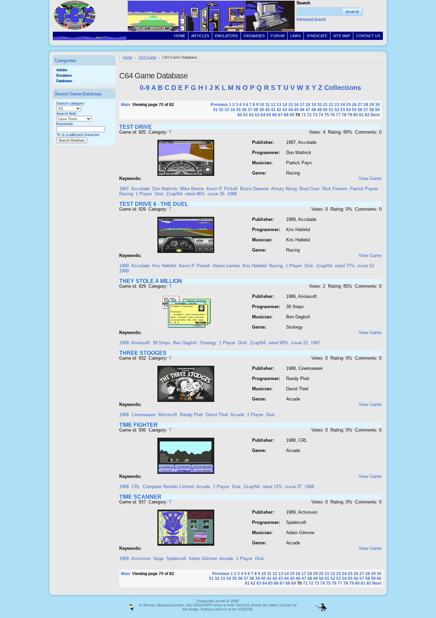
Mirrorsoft (167, 414)
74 (320, 114)
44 (290, 109)
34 (232, 109)
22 (331, 104)
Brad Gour (309, 188)
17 (302, 104)
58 (371, 109)
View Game (370, 178)
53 (342, 109)
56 (360, 109)
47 (308, 109)
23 (336, 104)
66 (274, 114)
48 (313, 109)
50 (325, 109)
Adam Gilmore (203, 558)
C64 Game (147, 57)
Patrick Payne (364, 188)
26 (354, 104)
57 (365, 109)
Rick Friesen (334, 188)
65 (268, 114)
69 (292, 114)
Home (128, 57)
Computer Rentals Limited (168, 486)
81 (361, 114)
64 (263, 114)
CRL (135, 486)
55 (354, 109)
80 (355, 114)
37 (250, 109)
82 (367, 114)
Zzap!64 (174, 193)
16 (296, 104)
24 (342, 104)
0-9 (145, 87)
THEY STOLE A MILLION (150, 281)
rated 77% (345, 265)
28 (365, 104)
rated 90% (278, 342)
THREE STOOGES (143, 353)
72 (309, 114)
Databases (64, 81)
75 (326, 114)
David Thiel (217, 414)
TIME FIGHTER (138, 425)
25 (348, 104)
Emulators (64, 75)
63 (257, 114)
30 (377, 104)
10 (262, 104)
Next (375, 114)
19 (313, 104)
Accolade (140, 188)
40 (267, 109)
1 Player (144, 193)
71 (303, 114)
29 (371, 104)
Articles (61, 70)
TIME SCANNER (140, 497)
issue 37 (293, 486)
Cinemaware (143, 414)
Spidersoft (176, 558)
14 (284, 104)
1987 (124, 188)
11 (267, 104)
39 (261, 109)
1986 (124, 342)
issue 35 (216, 193)
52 (336, 109)
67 (280, 114)
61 (245, 114)
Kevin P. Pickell (221, 188)
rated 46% (195, 193)
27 (360, 104)
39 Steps (161, 342)
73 (315, 114)
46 (302, 109)
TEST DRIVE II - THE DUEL (153, 204)
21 (325, 104)
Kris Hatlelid (164, 265)
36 (244, 109)
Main (125, 104)
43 (284, 109)
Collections (342, 87)
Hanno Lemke (226, 265)
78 (344, 114)
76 (332, 114)
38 (255, 109)
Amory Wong (284, 188)
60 (239, 114)
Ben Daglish (185, 342)
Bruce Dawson (254, 188)
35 (238, 109)
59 (377, 109)
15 (290, 104)
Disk (159, 193)
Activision (141, 558)
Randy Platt (191, 414)
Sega (158, 558)
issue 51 (366, 265)
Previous (219, 104)
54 (348, 109)
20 (319, 104)
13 (279, 104)
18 (308, 104)
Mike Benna (192, 188)
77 (338, 114)
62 (251, 114)
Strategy (208, 342)
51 (331, 109)
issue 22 (299, 342)
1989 (124, 265)
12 (273, 104)
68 (286, 114)
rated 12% (272, 486)
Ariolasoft (140, 342)
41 (273, 109)
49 (319, 109)
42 (279, 109)
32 (221, 109)
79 (349, 114)
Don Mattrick (164, 188)
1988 (232, 193)
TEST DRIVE (135, 127)
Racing (126, 193)
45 (296, 109)
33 (226, 109)
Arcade (237, 414)
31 (215, 109)
